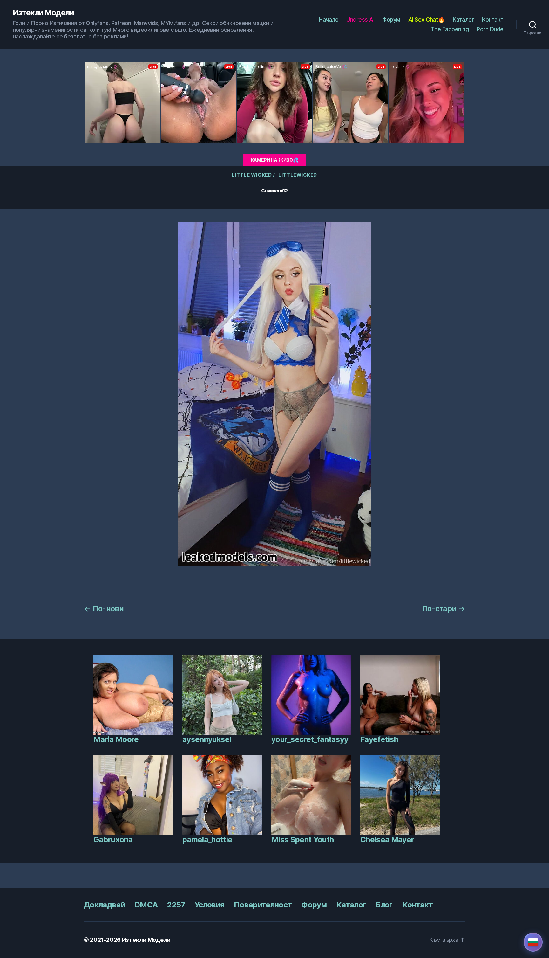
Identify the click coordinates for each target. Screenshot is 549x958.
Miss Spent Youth (302, 839)
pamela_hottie (207, 839)
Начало (328, 19)
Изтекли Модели (43, 13)
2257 (176, 904)
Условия (209, 904)
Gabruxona (112, 839)
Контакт (493, 19)
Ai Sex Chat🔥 (426, 19)
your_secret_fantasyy (310, 739)
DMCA (146, 904)
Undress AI (360, 19)
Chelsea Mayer (387, 839)
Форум (391, 19)
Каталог (463, 19)
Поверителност (263, 904)
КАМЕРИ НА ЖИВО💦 (274, 160)
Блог (384, 904)
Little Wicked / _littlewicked (274, 175)
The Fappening (450, 29)
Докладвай (104, 904)
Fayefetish (379, 739)
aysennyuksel (206, 739)
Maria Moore (116, 739)
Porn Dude (490, 29)
